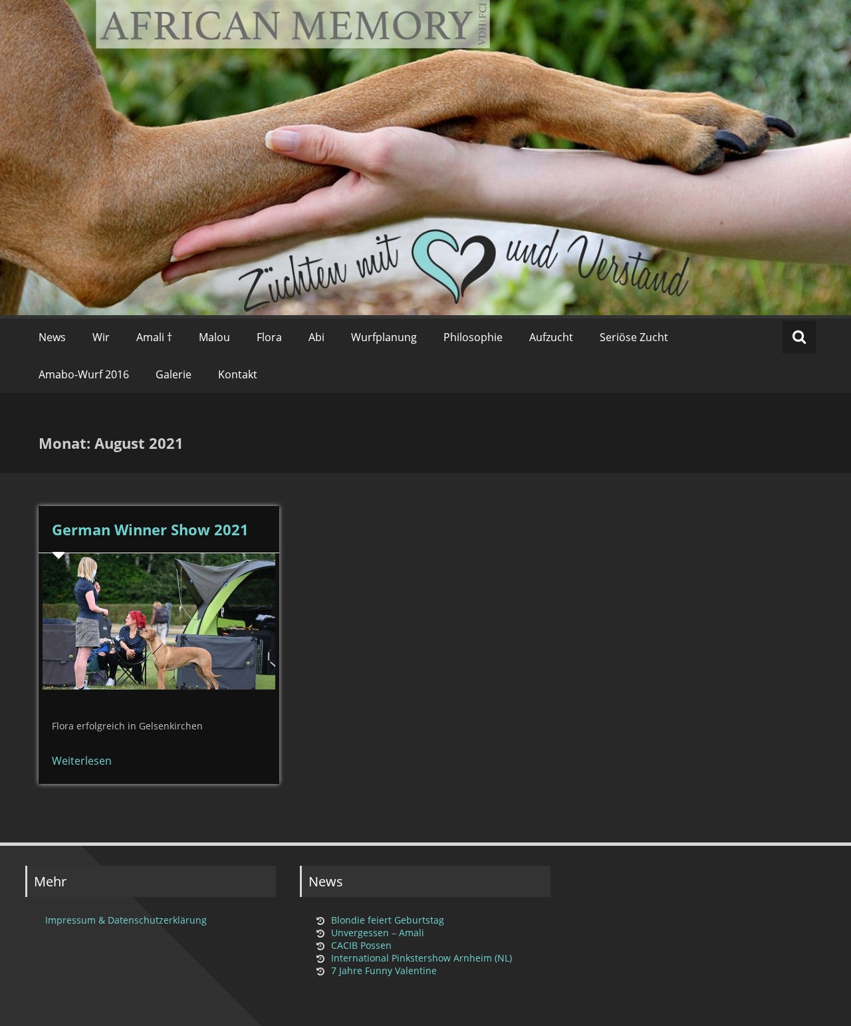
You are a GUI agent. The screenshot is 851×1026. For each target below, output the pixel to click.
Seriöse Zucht (634, 337)
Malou (214, 337)
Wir (101, 337)
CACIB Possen (361, 945)
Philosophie (473, 337)
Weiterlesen (82, 760)
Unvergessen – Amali (377, 932)
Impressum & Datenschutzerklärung (126, 920)
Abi (316, 337)
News (52, 337)
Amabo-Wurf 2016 (84, 374)
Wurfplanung (384, 337)
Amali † (154, 337)
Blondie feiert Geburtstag (387, 920)
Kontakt (237, 374)
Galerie (173, 374)
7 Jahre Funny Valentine (384, 970)
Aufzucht (551, 337)
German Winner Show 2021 (150, 529)
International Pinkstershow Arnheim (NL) (421, 958)
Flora (269, 337)
